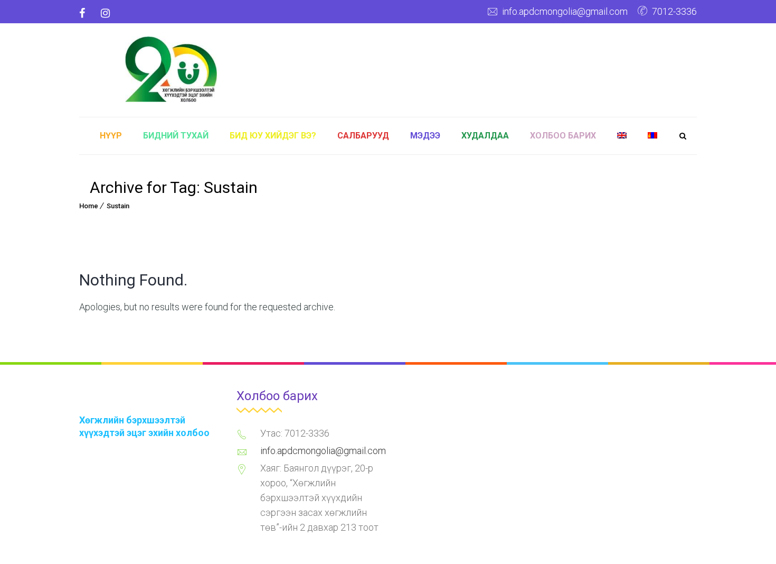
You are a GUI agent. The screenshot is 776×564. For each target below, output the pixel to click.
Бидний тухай (176, 136)
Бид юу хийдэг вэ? (273, 136)
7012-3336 (674, 11)
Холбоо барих (563, 136)
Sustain (118, 206)
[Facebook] (86, 13)
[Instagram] (105, 13)
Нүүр (111, 136)
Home (88, 206)
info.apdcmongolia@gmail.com (565, 11)
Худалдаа (485, 136)
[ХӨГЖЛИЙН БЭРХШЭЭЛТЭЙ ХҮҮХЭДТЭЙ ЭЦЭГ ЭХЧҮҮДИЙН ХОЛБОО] (171, 68)
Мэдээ (425, 136)
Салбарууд (363, 136)
